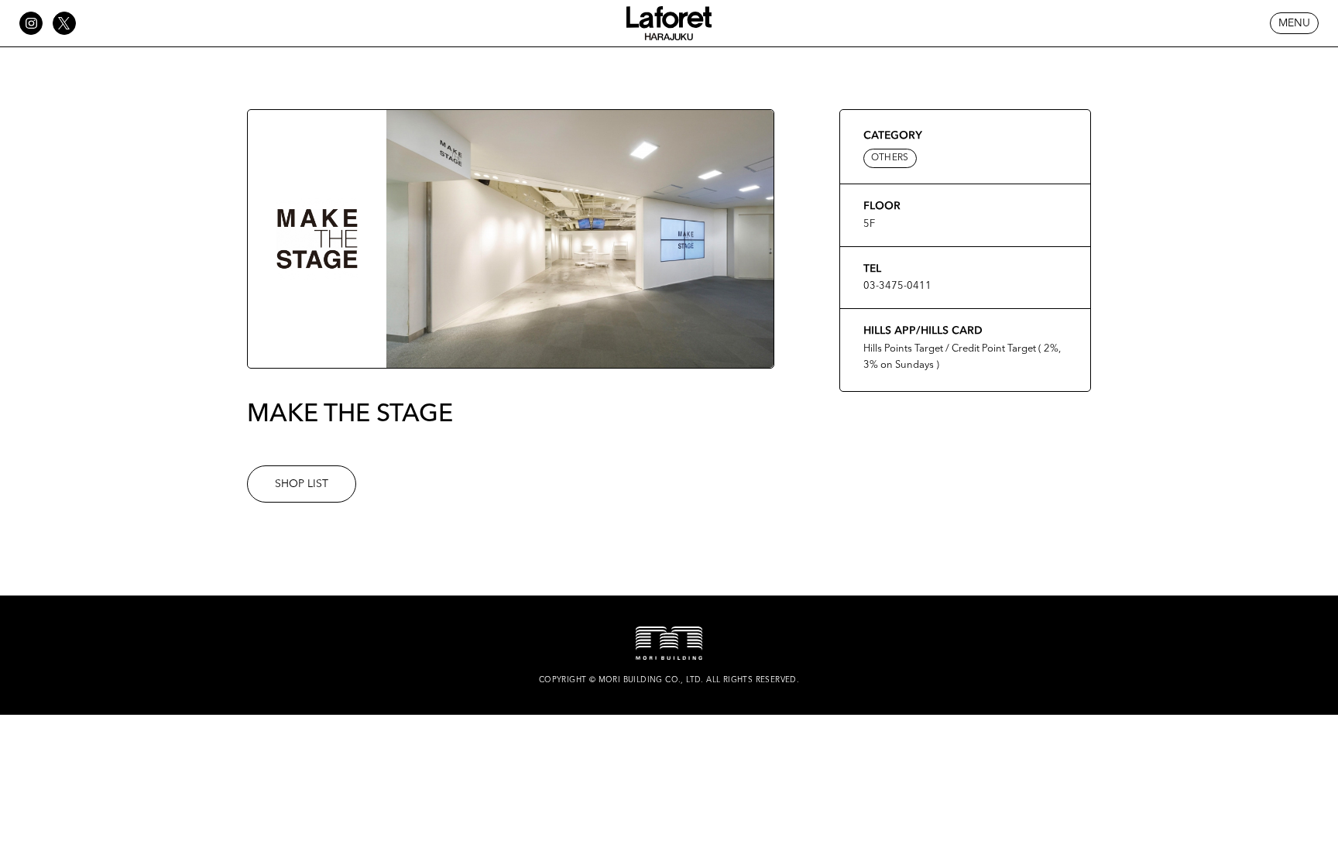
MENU (1294, 23)
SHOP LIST (301, 484)
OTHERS (890, 158)
